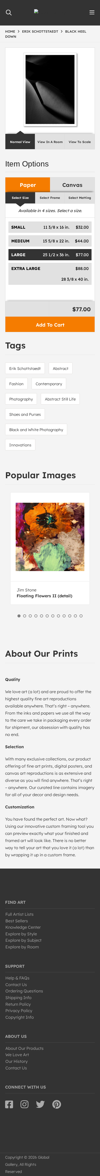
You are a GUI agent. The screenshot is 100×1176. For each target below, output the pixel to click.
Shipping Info (18, 997)
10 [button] (69, 615)
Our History (16, 1061)
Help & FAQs (17, 977)
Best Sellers (16, 920)
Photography (21, 399)
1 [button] (19, 615)
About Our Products (24, 1048)
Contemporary (49, 383)
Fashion (16, 383)
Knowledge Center (23, 927)
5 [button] (41, 615)
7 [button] (52, 615)
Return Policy (18, 1004)
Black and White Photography (36, 429)
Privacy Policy (18, 1010)
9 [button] (64, 615)
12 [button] (81, 615)
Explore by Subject (23, 940)
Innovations (20, 445)
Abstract (60, 368)
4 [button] (35, 615)
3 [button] (30, 615)
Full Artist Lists (19, 914)
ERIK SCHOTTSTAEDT (40, 31)
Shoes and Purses (25, 414)
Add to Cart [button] (50, 325)
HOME (10, 31)
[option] (50, 548)
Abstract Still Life (60, 399)
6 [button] (47, 615)
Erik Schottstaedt (25, 368)
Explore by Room (22, 946)
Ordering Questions (24, 990)
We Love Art (17, 1054)
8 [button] (58, 615)
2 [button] (24, 615)
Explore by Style (21, 933)
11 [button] (75, 615)
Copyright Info (19, 1017)
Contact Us (16, 984)
